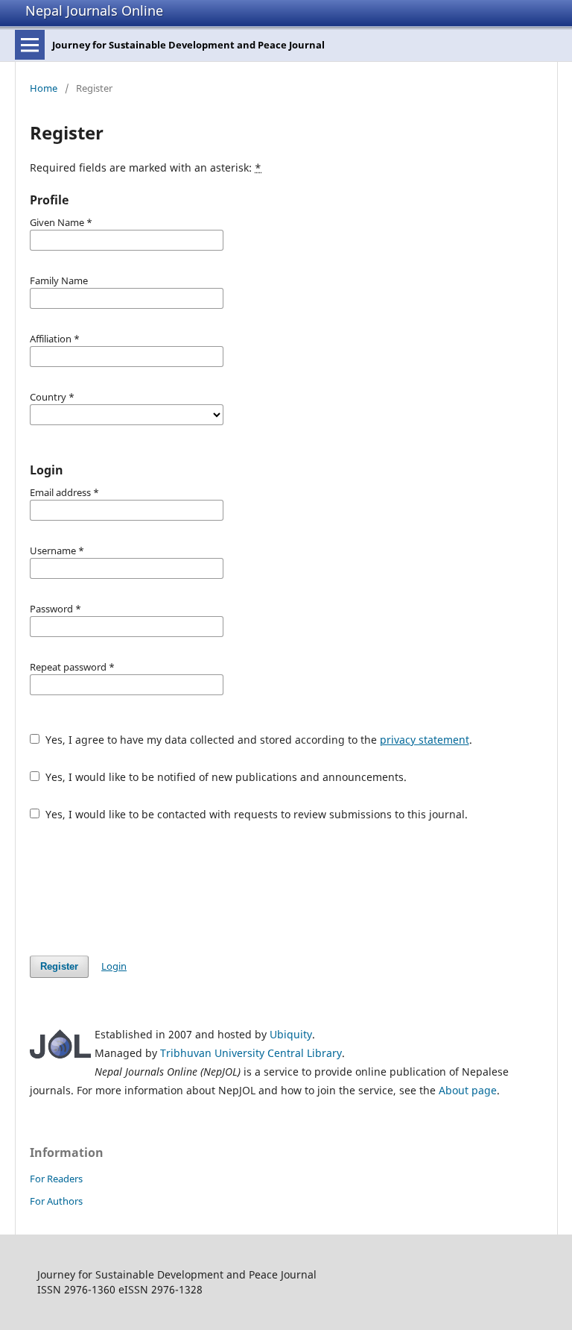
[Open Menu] (30, 45)
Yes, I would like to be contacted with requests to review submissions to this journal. (255, 814)
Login (114, 966)
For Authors (56, 1201)
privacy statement (424, 740)
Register (59, 966)
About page (468, 1090)
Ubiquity (291, 1034)
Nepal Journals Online (94, 10)
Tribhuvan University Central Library (251, 1053)
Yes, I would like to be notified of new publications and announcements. (224, 777)
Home (43, 88)
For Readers (56, 1178)
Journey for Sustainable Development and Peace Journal (188, 44)
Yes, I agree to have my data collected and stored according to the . (257, 740)
